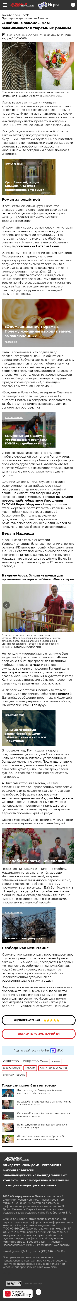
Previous (6, 605)
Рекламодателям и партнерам (45, 1180)
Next (69, 605)
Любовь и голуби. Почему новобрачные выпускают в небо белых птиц (39, 1091)
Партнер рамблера (33, 1283)
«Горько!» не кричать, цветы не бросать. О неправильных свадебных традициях (40, 1137)
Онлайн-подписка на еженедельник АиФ (35, 1175)
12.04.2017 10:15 (11, 14)
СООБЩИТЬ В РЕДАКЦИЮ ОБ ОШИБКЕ (29, 1185)
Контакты (10, 1180)
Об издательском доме (21, 1165)
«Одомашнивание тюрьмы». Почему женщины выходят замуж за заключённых (38, 331)
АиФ (7, 647)
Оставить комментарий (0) (39, 1033)
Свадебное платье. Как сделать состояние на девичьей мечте (35, 863)
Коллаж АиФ (53, 96)
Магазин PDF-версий (18, 1170)
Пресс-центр (51, 1165)
